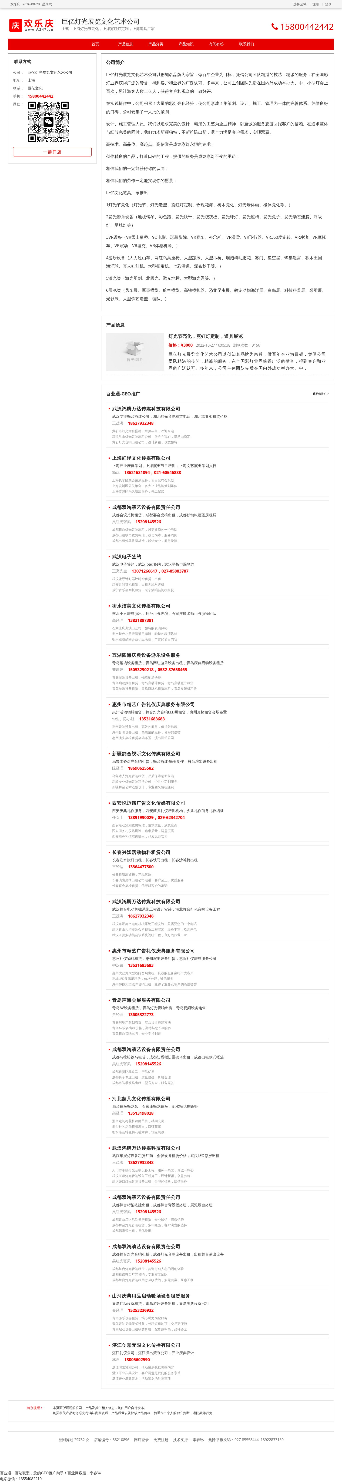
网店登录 (141, 1439)
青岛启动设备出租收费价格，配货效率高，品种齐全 (149, 1329)
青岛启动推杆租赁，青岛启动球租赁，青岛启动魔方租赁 (153, 683)
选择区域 (299, 4)
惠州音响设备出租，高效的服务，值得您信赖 (144, 726)
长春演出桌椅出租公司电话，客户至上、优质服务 (148, 880)
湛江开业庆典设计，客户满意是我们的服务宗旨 (146, 1373)
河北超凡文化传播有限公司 (141, 1098)
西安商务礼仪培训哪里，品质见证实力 (140, 836)
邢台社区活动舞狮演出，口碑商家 (136, 1126)
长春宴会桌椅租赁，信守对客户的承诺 (140, 885)
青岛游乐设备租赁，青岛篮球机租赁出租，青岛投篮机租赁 (154, 688)
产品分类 (155, 43)
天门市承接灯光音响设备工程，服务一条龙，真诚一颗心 (153, 1170)
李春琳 (198, 1439)
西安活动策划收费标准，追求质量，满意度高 (144, 825)
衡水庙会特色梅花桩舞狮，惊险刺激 (138, 1132)
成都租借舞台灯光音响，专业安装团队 (140, 1274)
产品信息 (125, 43)
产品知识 (186, 43)
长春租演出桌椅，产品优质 (131, 874)
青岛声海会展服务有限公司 (141, 1000)
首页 (95, 43)
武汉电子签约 (126, 556)
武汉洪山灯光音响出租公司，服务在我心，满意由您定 (151, 436)
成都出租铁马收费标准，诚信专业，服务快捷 (144, 540)
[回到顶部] (336, 1476)
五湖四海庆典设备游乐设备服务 (146, 655)
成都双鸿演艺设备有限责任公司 (146, 507)
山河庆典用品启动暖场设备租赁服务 (151, 1296)
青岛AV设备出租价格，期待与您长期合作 (141, 1028)
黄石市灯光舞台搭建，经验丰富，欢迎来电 (143, 431)
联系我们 (246, 43)
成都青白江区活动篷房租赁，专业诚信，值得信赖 (148, 1219)
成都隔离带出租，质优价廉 (131, 1230)
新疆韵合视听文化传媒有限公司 (146, 753)
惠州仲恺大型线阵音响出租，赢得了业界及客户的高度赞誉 (154, 984)
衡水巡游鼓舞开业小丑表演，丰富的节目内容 (144, 639)
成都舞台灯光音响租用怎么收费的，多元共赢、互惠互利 (153, 1280)
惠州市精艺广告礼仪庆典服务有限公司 (153, 704)
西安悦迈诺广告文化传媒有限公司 (148, 803)
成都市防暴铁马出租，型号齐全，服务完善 (143, 1083)
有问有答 (216, 43)
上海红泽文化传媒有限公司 (141, 458)
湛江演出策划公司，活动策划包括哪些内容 (143, 1367)
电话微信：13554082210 (21, 1478)
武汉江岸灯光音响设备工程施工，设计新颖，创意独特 (151, 1176)
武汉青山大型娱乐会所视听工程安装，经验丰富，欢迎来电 (154, 929)
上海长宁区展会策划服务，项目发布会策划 (143, 480)
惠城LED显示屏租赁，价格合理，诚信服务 (142, 978)
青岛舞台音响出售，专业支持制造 (136, 1033)
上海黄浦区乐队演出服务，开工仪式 (138, 491)
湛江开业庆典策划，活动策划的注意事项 (141, 1378)
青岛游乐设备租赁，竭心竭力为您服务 (140, 1318)
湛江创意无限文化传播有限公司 (146, 1345)
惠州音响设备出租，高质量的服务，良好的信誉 (146, 732)
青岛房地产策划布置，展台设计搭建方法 (141, 1022)
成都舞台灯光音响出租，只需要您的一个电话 (144, 529)
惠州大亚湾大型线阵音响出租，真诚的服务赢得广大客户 (153, 973)
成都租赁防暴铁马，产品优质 (133, 1071)
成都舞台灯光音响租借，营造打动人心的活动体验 (148, 1268)
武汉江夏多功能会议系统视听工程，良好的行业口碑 (149, 935)
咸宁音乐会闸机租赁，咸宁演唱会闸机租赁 (143, 590)
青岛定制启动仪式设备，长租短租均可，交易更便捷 (149, 1323)
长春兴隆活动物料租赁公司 (141, 852)
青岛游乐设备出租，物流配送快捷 (136, 677)
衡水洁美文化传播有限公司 (141, 606)
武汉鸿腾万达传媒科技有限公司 (146, 408)
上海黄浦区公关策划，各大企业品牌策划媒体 (144, 486)
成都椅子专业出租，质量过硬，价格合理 (141, 1077)
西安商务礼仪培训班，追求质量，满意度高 (143, 831)
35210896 (121, 1439)
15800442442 (40, 96)
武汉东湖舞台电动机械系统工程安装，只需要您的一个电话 (154, 924)
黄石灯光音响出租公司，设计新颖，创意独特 (144, 442)
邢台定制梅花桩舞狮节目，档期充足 (138, 1121)
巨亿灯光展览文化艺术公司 (101, 21)
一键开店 (52, 152)
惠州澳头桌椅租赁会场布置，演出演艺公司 (143, 738)
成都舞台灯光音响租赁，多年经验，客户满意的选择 (149, 1225)
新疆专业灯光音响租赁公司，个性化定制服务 (144, 781)
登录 (328, 4)
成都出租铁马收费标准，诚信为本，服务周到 (144, 535)
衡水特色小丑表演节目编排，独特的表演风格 (144, 633)
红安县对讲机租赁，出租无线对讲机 (138, 584)
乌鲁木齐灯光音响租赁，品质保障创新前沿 (143, 776)
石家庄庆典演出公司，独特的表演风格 (140, 628)
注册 (315, 4)
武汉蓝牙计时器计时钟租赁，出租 (136, 579)
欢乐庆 (15, 4)
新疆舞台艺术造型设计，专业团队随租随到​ (143, 787)
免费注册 (161, 1439)
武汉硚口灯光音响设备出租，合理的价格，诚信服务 (149, 1181)
